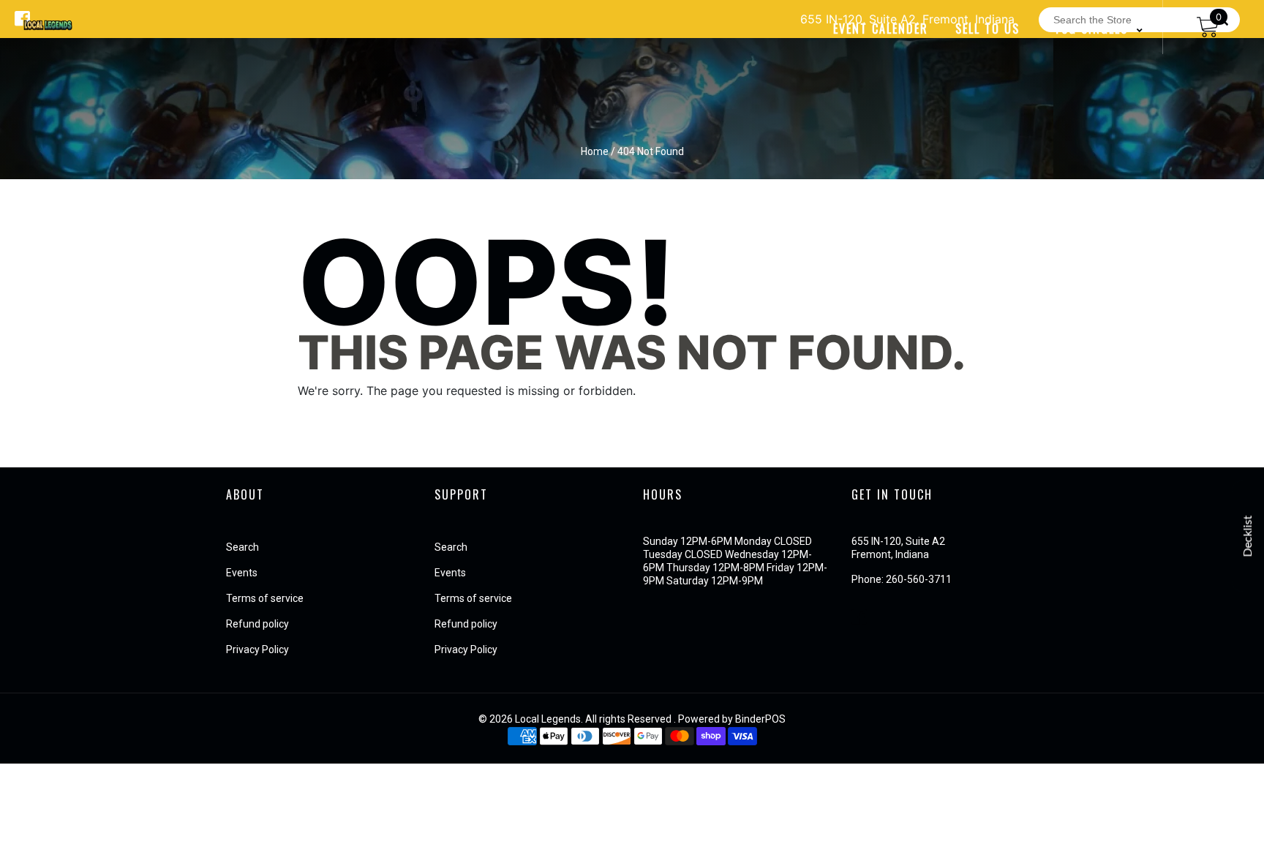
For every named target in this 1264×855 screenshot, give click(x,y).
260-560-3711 (919, 579)
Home (595, 151)
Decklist (1248, 536)
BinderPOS (760, 719)
